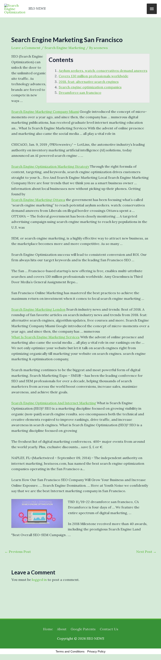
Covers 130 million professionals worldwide (93, 76)
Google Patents (83, 629)
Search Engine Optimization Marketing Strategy (50, 166)
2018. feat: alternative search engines (89, 82)
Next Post (146, 551)
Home (48, 629)
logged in (39, 580)
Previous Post (18, 551)
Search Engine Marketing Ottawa (38, 200)
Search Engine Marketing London (38, 309)
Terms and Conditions (70, 651)
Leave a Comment (25, 48)
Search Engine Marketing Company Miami (45, 111)
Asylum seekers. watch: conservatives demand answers (103, 70)
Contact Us (109, 629)
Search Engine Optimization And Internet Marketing (53, 403)
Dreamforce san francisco (80, 92)
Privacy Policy (96, 651)
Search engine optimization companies (90, 87)
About (61, 629)
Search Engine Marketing (64, 48)
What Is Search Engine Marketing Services (45, 337)
